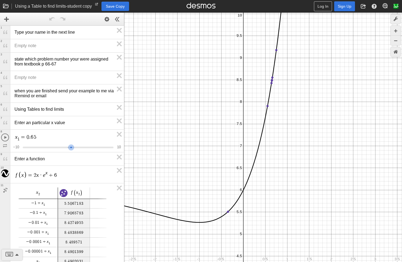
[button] (363, 6)
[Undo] (52, 19)
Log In (322, 6)
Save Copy (115, 6)
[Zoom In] (395, 30)
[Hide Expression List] (117, 19)
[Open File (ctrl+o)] (6, 6)
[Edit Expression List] (106, 19)
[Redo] (62, 19)
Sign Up (344, 6)
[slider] (71, 146)
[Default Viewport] (396, 52)
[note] (96, 5)
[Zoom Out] (395, 40)
